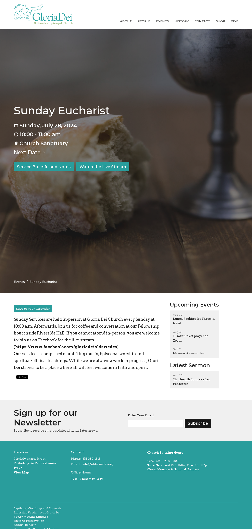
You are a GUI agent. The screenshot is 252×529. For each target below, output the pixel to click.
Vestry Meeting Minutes (31, 516)
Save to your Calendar (33, 308)
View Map (21, 472)
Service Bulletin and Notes (44, 166)
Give (234, 21)
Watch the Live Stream (103, 166)
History (182, 21)
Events (162, 21)
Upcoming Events (194, 304)
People (144, 21)
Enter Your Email (141, 415)
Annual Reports (25, 524)
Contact (202, 21)
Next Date (28, 152)
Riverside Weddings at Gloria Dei (37, 512)
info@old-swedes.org (97, 464)
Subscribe (198, 423)
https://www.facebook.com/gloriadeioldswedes (66, 347)
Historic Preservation (29, 520)
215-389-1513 (91, 458)
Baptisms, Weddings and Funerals (37, 508)
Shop (220, 21)
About (126, 21)
